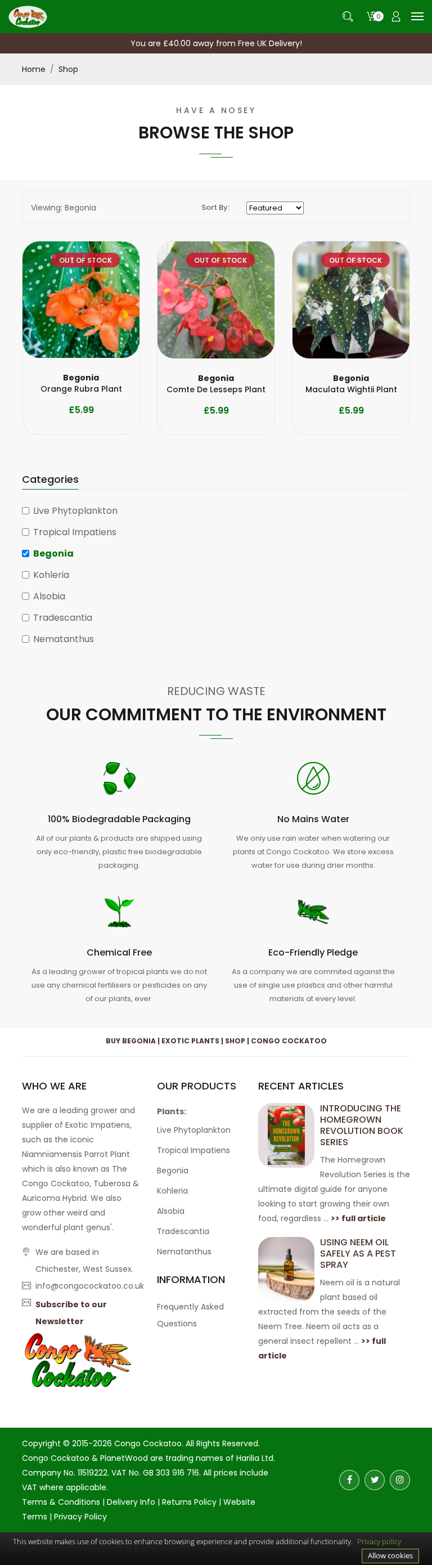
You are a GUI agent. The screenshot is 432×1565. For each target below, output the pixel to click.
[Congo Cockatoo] (27, 15)
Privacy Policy (80, 1516)
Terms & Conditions (61, 1502)
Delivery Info (131, 1502)
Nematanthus (63, 639)
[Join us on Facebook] (349, 1480)
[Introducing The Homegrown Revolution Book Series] (286, 1134)
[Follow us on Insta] (400, 1480)
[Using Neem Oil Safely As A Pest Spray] (286, 1268)
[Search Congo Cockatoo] (348, 16)
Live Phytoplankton (75, 510)
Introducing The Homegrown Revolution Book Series (361, 1125)
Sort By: (215, 207)
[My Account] (396, 16)
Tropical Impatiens (74, 532)
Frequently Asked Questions (190, 1315)
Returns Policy (189, 1502)
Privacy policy (379, 1541)
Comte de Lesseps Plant (216, 384)
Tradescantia (62, 617)
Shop (68, 69)
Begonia (53, 553)
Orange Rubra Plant (81, 383)
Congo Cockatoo (148, 1443)
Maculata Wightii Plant (351, 384)
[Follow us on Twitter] (374, 1480)
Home (34, 69)
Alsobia (49, 596)
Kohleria (51, 574)
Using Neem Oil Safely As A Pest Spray (358, 1253)
